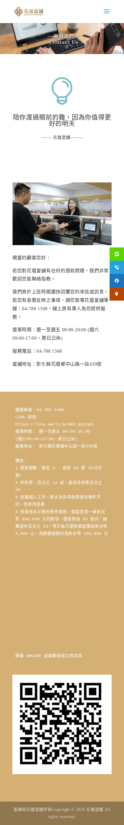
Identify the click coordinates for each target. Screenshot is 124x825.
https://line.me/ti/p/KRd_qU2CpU (54, 424)
